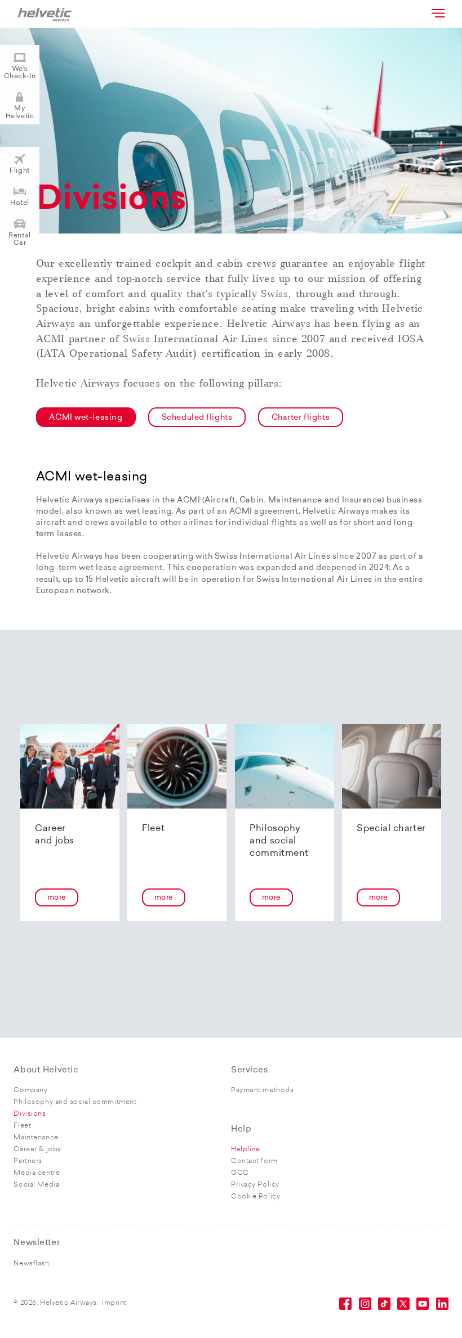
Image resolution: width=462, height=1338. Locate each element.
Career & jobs (37, 1149)
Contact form (254, 1161)
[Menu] (437, 13)
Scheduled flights (197, 418)
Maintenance (36, 1137)
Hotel (19, 203)
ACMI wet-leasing (85, 418)
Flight (19, 171)
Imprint (114, 1303)
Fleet (22, 1126)
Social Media (36, 1185)
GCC (240, 1173)
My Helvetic (20, 112)
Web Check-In (19, 73)
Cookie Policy (255, 1196)
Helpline (245, 1149)
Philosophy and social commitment (75, 1102)
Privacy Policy (255, 1185)
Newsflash (31, 1263)
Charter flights (301, 418)
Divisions (30, 1114)
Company (30, 1090)
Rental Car (19, 239)
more (56, 897)
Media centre (37, 1173)
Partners (28, 1161)
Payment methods (262, 1090)
